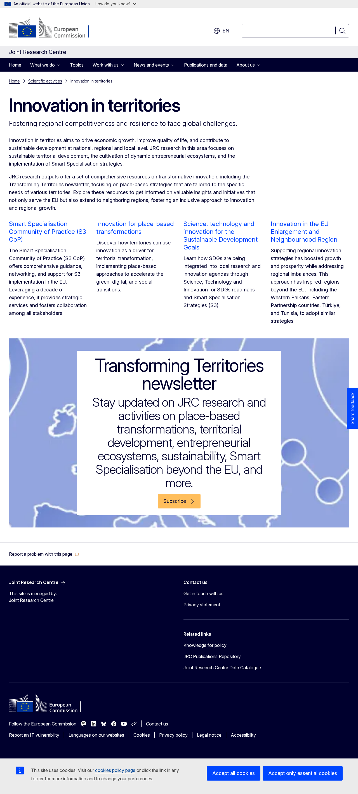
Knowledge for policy (205, 645)
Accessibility (243, 735)
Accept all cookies (233, 773)
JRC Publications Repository (212, 656)
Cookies (141, 735)
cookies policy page (115, 770)
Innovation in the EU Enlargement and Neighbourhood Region (304, 231)
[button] (44, 554)
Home (15, 65)
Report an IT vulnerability (34, 735)
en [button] (225, 31)
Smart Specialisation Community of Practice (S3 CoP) (47, 231)
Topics (77, 65)
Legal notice (209, 735)
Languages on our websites (96, 735)
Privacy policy (173, 735)
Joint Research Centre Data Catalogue (222, 667)
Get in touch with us (203, 593)
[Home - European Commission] (54, 28)
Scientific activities (45, 81)
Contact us (157, 724)
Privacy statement (201, 604)
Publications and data (205, 65)
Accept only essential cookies (302, 773)
